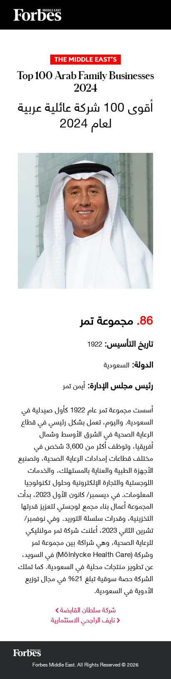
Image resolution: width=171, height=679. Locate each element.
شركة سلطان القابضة (87, 609)
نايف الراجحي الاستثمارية (83, 619)
